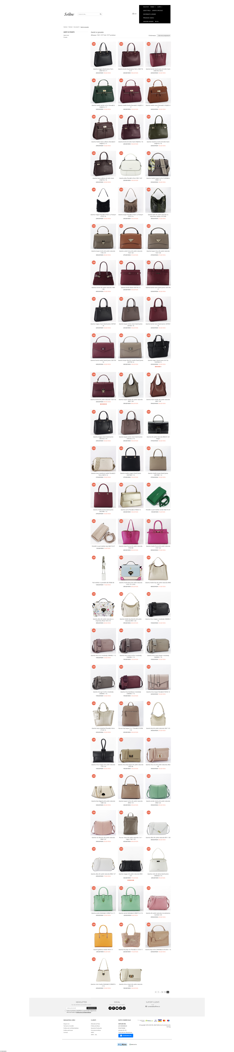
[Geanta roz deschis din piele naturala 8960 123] (103, 823)
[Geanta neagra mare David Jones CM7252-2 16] (103, 422)
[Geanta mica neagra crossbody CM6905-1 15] (158, 604)
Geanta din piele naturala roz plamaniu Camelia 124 (158, 914)
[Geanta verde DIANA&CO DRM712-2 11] (103, 898)
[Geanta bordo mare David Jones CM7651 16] (158, 309)
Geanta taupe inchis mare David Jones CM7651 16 (130, 325)
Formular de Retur (96, 1030)
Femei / (71, 27)
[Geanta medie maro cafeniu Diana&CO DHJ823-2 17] (103, 127)
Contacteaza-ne (127, 1035)
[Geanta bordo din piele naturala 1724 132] (103, 385)
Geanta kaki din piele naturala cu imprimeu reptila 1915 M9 (158, 215)
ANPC (92, 1032)
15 (165, 992)
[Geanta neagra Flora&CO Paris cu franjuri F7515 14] (103, 200)
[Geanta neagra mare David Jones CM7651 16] (103, 309)
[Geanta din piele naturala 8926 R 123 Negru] (158, 422)
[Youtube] (117, 1008)
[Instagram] (124, 1008)
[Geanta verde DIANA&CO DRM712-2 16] (131, 898)
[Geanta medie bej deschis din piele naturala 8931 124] (131, 604)
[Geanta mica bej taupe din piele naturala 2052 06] (131, 750)
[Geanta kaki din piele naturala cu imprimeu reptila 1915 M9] (158, 200)
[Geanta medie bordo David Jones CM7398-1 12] (103, 495)
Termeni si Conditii (69, 1026)
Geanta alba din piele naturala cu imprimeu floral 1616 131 (103, 620)
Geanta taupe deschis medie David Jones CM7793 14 (130, 361)
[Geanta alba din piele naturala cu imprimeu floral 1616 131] (103, 604)
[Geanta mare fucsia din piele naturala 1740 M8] (131, 531)
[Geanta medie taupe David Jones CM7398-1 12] (158, 458)
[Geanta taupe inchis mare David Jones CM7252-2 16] (131, 422)
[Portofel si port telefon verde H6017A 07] (158, 495)
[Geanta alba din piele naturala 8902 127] (103, 859)
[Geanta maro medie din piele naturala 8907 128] (158, 385)
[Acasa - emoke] (69, 14)
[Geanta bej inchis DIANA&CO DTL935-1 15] (158, 935)
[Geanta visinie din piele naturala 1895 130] (103, 273)
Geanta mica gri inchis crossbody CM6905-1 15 (103, 692)
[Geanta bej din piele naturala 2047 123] (158, 714)
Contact (66, 1032)
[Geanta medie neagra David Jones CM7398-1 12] (131, 458)
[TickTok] (120, 1008)
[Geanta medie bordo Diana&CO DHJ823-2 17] (131, 91)
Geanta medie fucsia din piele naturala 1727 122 (158, 547)
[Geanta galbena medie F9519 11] (103, 935)
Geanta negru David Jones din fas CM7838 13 (158, 361)
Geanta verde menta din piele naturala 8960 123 (158, 802)
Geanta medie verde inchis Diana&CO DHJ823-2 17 (103, 106)
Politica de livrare (68, 1030)
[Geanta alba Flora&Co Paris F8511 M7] (131, 163)
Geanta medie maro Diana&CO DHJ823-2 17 (158, 106)
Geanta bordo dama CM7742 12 (130, 287)
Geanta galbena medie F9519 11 (103, 949)
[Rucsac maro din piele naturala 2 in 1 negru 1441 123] (131, 823)
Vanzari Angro (148, 21)
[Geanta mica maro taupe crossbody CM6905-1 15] (158, 641)
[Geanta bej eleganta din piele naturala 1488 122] (103, 786)
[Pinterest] (113, 1008)
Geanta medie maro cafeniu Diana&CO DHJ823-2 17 (103, 142)
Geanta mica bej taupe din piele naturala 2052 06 (130, 765)
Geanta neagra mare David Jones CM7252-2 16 (103, 437)
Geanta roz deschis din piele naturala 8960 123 (103, 838)
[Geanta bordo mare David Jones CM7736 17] (158, 273)
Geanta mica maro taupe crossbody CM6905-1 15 (158, 656)
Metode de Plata (95, 1024)
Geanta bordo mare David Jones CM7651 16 (158, 325)
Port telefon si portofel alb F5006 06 (103, 582)
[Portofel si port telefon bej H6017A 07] (103, 531)
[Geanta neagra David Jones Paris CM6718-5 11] (103, 54)
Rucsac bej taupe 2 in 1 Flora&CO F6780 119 (131, 729)
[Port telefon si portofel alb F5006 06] (103, 568)
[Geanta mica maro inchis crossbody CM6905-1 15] (131, 641)
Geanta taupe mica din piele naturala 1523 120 (158, 252)
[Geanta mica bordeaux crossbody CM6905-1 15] (131, 677)
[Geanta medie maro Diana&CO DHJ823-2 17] (158, 91)
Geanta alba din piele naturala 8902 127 (103, 874)
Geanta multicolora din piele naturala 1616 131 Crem (130, 583)
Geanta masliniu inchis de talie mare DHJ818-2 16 (158, 142)
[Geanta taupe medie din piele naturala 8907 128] (131, 385)
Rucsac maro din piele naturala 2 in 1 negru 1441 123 (130, 838)
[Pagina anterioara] (156, 992)
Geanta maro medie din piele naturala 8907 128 (158, 400)
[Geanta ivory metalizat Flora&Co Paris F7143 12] (103, 714)
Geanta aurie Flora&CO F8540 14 (131, 510)
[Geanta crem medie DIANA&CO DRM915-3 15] (103, 969)
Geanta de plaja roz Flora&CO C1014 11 (131, 949)
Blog (156, 21)
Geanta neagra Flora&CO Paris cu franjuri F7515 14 (103, 215)
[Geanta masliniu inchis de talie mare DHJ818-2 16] (158, 127)
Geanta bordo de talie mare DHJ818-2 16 (130, 142)
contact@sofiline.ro (153, 1006)
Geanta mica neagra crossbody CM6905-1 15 (158, 620)
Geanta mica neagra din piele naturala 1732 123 (103, 765)
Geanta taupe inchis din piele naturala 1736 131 (103, 252)
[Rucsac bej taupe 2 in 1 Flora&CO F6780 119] (131, 714)
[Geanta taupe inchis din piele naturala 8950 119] (131, 786)
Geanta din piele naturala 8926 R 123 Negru (158, 437)
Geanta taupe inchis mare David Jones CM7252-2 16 (130, 437)
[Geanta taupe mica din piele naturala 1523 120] (158, 236)
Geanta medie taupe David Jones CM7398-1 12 (158, 474)
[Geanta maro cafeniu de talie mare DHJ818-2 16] (103, 163)
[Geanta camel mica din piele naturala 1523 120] (131, 236)
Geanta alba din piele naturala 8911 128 (158, 837)
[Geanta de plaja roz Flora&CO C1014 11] (131, 935)
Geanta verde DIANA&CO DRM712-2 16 (131, 913)
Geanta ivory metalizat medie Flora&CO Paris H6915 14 (103, 474)
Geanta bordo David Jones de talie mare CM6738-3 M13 (158, 70)
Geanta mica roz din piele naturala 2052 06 (158, 765)
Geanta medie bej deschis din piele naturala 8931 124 (130, 620)
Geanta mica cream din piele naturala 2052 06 (130, 985)
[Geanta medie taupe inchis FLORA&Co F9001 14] (158, 163)
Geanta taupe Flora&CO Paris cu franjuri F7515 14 (130, 215)
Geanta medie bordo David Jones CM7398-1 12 (103, 510)
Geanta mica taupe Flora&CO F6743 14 (158, 692)
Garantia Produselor (96, 1028)
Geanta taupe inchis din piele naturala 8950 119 (131, 802)
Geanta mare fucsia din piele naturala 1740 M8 (130, 547)
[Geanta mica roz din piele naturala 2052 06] (158, 750)
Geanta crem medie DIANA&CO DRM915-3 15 (103, 985)
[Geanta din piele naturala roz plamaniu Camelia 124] (158, 898)
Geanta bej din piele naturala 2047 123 (158, 728)
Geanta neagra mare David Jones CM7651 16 (103, 325)
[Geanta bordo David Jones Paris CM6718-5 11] (131, 54)
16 (168, 992)
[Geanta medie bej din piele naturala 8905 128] (158, 568)
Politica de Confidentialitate (83, 1012)
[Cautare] (100, 14)
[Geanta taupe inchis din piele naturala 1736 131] (103, 236)
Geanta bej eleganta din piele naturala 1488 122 (103, 802)
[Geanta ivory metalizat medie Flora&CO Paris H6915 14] (103, 458)
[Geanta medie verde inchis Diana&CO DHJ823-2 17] (103, 91)
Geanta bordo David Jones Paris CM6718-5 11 (130, 70)
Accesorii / (77, 27)
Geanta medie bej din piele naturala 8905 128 (158, 583)
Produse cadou (148, 18)
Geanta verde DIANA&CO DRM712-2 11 (103, 913)
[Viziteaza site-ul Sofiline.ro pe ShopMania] (122, 1044)
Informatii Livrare (149, 14)
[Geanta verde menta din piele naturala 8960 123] (158, 786)
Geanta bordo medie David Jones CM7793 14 (103, 361)
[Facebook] (110, 1008)
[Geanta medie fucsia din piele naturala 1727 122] (158, 531)
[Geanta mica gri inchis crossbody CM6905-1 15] (103, 677)
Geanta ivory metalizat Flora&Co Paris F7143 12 (103, 729)
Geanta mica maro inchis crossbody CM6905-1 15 (131, 656)
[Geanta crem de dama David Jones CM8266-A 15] (158, 859)
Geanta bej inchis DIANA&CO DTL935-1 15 (158, 949)
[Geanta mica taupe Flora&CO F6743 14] (158, 677)
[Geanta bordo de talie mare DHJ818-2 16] (131, 127)
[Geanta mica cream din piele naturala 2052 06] (131, 969)
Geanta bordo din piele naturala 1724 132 (103, 399)
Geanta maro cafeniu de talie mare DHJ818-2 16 (103, 179)
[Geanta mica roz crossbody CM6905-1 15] (103, 641)
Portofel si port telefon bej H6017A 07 (103, 546)
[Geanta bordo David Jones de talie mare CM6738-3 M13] (158, 54)
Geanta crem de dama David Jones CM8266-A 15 (158, 875)
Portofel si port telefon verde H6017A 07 (158, 510)
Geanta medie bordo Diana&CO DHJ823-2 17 (130, 106)
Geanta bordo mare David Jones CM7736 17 (158, 288)
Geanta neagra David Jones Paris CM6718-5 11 (103, 70)
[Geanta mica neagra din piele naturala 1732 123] (103, 750)
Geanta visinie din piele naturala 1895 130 (103, 288)
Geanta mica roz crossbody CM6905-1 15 (103, 655)
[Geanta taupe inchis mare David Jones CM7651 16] (131, 309)
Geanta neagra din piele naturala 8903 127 (131, 875)
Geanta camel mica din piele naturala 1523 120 (130, 252)
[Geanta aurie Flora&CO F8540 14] (131, 495)
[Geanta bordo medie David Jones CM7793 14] (103, 346)
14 (162, 992)
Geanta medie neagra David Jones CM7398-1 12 (130, 474)
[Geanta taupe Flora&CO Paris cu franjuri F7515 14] (131, 200)
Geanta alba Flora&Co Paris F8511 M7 (130, 178)
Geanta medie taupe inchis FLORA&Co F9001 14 (158, 179)
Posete (65, 37)
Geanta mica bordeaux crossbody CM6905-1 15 (130, 692)
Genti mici (66, 35)
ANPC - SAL (94, 1034)
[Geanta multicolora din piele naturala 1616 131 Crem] (131, 568)
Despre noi (66, 1024)
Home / (66, 27)
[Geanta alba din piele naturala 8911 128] (158, 823)
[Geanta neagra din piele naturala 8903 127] (131, 859)
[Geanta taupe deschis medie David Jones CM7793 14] (131, 346)
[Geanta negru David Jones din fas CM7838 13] (158, 346)
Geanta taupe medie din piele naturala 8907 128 (131, 400)
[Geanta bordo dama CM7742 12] (131, 273)
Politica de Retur (95, 1026)
